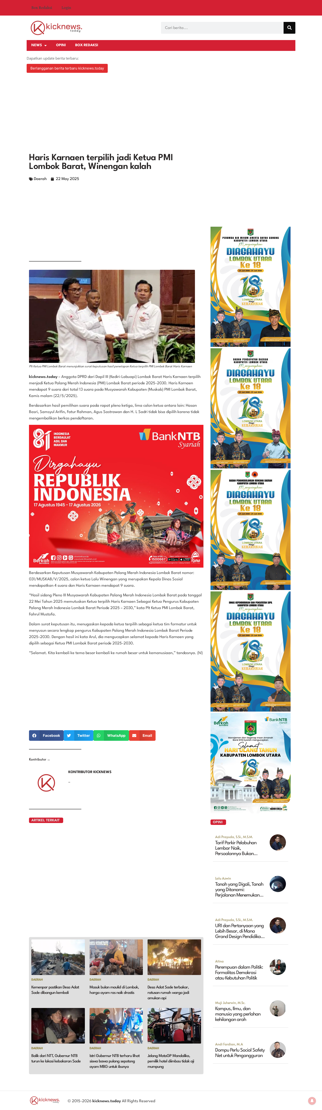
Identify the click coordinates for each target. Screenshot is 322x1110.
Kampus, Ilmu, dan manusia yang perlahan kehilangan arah (237, 1014)
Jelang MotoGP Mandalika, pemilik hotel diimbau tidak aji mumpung (171, 1061)
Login (66, 8)
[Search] (289, 28)
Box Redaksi (41, 8)
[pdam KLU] (251, 345)
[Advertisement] (161, 114)
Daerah (40, 179)
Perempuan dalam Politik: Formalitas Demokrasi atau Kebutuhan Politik (239, 973)
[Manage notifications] (312, 1101)
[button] (46, 735)
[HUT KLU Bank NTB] (251, 812)
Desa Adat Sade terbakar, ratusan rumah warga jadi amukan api (168, 992)
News (36, 45)
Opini (61, 45)
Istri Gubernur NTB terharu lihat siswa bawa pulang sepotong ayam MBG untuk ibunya (115, 1061)
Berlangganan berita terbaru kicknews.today (67, 68)
